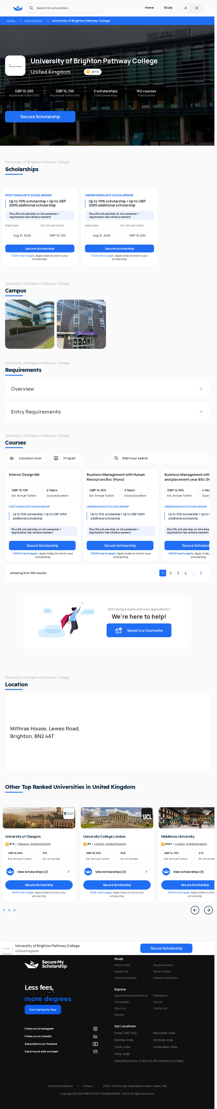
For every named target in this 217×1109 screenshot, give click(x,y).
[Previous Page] (195, 910)
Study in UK (121, 971)
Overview (22, 388)
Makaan (119, 1014)
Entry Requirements (36, 411)
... (193, 573)
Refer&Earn (160, 995)
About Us (120, 1008)
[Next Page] (208, 910)
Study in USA (122, 965)
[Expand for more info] (201, 388)
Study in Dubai (162, 971)
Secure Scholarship (40, 116)
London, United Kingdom (110, 844)
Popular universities (165, 978)
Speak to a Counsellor (145, 630)
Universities (34, 21)
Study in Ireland (163, 965)
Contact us (160, 1008)
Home (11, 21)
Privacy (88, 1086)
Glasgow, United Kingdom (34, 844)
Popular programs (125, 978)
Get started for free (42, 1010)
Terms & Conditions (60, 1086)
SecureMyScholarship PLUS (131, 995)
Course (157, 1002)
